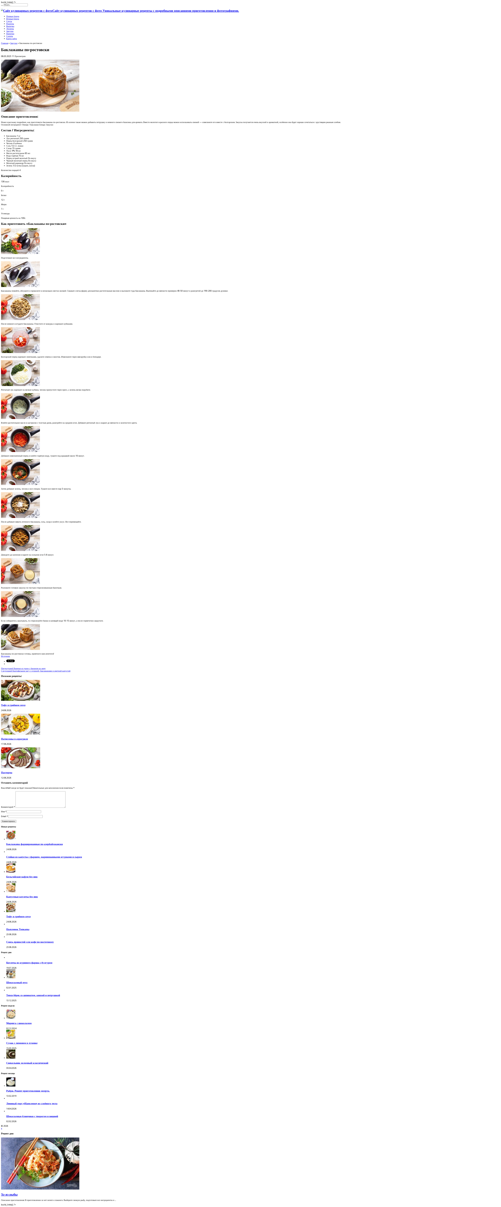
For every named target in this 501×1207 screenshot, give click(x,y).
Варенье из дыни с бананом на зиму (23, 668)
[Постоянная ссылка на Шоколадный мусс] (10, 977)
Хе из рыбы (9, 1194)
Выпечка (10, 26)
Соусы (9, 21)
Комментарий (8, 807)
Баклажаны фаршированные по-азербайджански (34, 844)
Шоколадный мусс (17, 982)
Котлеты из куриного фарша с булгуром (29, 962)
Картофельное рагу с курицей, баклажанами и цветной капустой (35, 671)
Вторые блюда (12, 19)
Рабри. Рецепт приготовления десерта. (28, 1091)
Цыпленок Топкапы (17, 929)
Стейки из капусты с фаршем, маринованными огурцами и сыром (44, 857)
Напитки (10, 33)
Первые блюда (12, 16)
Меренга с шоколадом (19, 1023)
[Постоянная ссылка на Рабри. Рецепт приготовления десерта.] (10, 1086)
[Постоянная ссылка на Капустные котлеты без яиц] (10, 891)
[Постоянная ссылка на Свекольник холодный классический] (10, 1058)
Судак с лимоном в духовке (21, 1043)
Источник (5, 656)
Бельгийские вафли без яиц (21, 876)
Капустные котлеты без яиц (22, 896)
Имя (3, 811)
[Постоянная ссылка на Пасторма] (20, 767)
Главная (4, 43)
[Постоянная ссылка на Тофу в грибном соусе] (20, 700)
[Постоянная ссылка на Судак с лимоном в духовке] (10, 1038)
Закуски (9, 31)
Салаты (9, 36)
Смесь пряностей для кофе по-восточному (30, 942)
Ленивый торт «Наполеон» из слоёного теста (31, 1103)
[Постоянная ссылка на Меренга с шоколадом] (10, 1018)
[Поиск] (2, 5)
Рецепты (10, 24)
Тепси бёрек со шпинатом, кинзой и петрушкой (33, 995)
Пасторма (6, 772)
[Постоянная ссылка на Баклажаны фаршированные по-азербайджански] (10, 839)
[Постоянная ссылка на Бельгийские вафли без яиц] (10, 872)
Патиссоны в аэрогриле (14, 739)
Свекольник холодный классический (27, 1063)
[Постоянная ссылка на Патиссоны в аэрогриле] (20, 734)
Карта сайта (11, 38)
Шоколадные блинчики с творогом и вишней (32, 1116)
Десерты (10, 29)
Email (3, 816)
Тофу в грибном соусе (13, 705)
